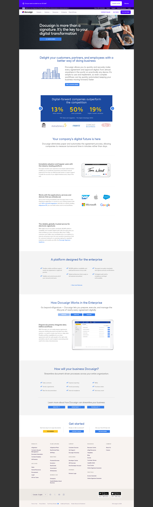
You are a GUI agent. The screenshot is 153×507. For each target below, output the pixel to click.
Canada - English (37, 495)
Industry (56, 407)
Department (75, 407)
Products (39, 12)
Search (108, 8)
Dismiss (126, 3)
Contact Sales (105, 12)
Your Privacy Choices (51, 503)
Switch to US (116, 3)
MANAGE (89, 314)
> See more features (76, 285)
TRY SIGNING (50, 431)
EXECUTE (76, 314)
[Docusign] (27, 12)
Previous (40, 108)
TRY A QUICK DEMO (72, 84)
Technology (95, 407)
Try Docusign (102, 431)
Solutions (47, 12)
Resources (55, 12)
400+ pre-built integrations (49, 203)
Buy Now (116, 12)
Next (112, 108)
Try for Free (125, 12)
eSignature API (43, 205)
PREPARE (63, 314)
